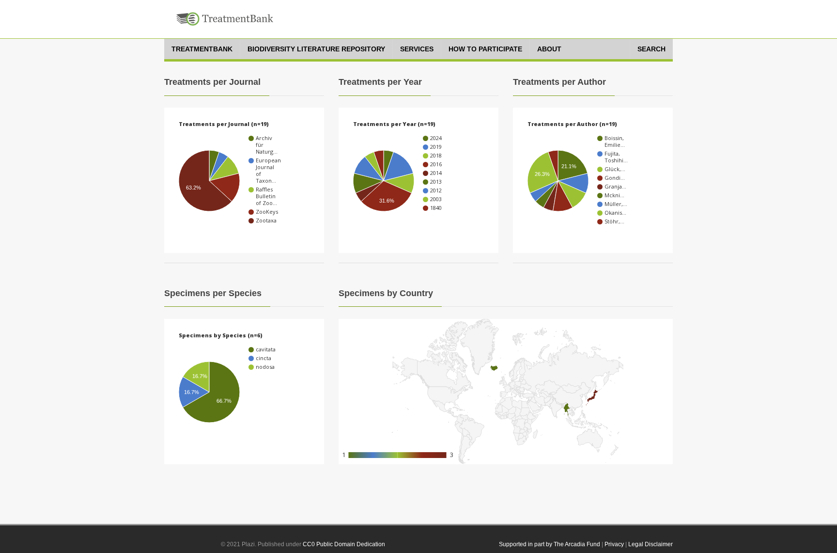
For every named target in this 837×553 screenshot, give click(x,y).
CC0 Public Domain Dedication (344, 544)
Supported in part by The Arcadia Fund (549, 544)
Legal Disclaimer (650, 544)
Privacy (614, 544)
